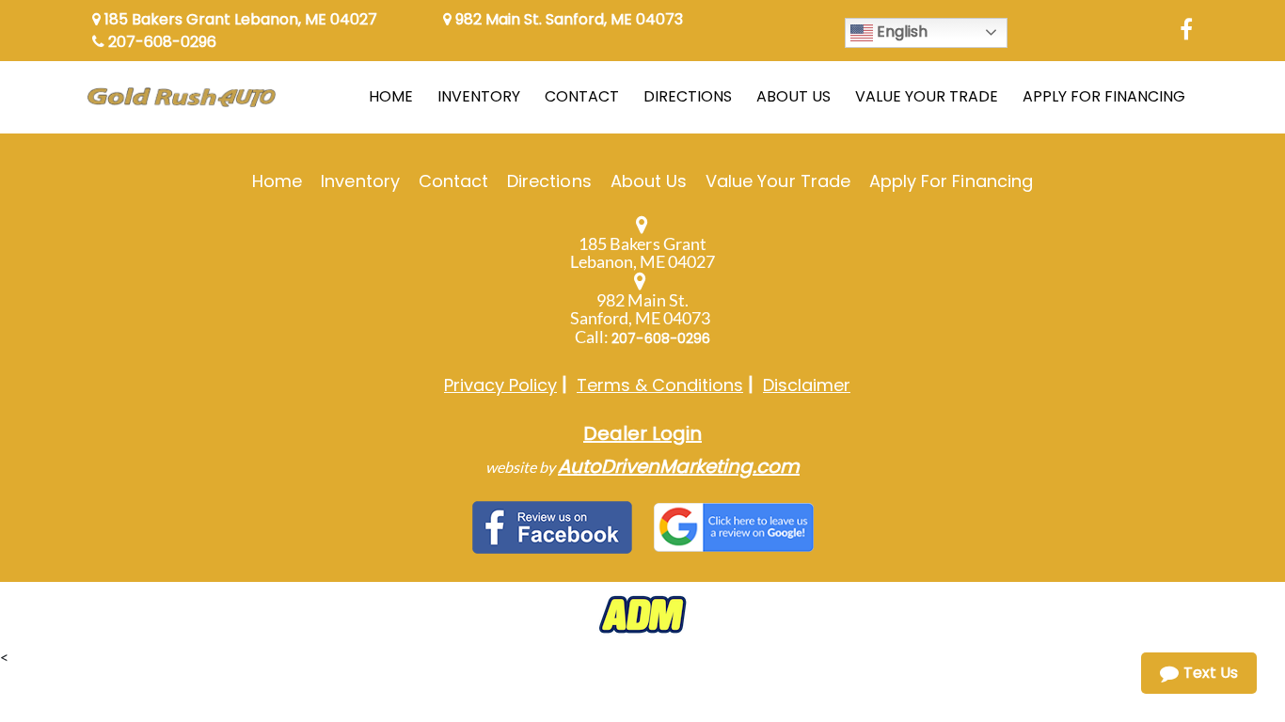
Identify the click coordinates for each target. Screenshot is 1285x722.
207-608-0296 (160, 42)
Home (277, 181)
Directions (549, 181)
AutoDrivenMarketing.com (679, 466)
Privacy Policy (500, 385)
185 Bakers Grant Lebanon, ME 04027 (239, 19)
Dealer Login (642, 433)
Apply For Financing (951, 181)
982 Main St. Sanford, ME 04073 (567, 19)
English (900, 31)
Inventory (360, 181)
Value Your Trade (778, 181)
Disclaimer (806, 385)
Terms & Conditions (660, 385)
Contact (453, 181)
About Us (649, 181)
